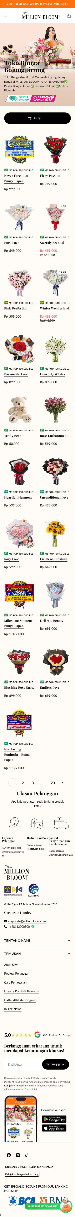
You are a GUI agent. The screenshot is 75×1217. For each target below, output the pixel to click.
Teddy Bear (12, 436)
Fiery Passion (50, 175)
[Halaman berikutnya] (62, 782)
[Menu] (5, 15)
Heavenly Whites (52, 374)
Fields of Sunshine (54, 559)
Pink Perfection (15, 308)
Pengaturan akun (35, 848)
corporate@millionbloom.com (27, 921)
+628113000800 (19, 926)
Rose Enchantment (54, 436)
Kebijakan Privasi (13, 1085)
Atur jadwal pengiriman (61, 854)
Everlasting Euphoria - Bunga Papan (17, 754)
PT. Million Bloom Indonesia (34, 904)
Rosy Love (11, 559)
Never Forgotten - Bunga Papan (17, 178)
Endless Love (50, 687)
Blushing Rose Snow (19, 687)
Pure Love (11, 243)
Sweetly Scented (52, 243)
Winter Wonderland (54, 308)
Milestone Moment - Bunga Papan (19, 623)
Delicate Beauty (51, 620)
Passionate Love (16, 374)
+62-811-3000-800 (11, 848)
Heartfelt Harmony (18, 497)
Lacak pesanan (56, 850)
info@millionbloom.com (13, 853)
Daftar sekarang (35, 845)
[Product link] (19, 162)
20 (53, 783)
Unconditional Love (54, 497)
